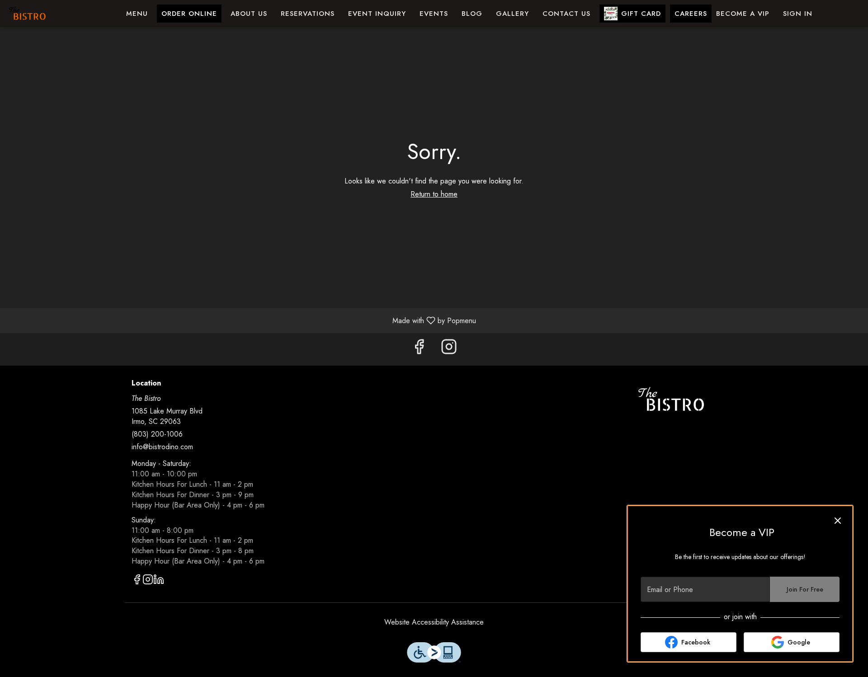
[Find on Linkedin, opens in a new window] (158, 581)
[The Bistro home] (48, 13)
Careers (691, 14)
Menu (137, 14)
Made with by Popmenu (241, 320)
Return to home (434, 194)
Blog (472, 14)
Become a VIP (742, 14)
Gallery (512, 14)
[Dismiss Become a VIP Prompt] (838, 520)
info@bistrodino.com (162, 447)
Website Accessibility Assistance (434, 622)
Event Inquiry (377, 14)
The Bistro (671, 399)
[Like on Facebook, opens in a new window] (419, 349)
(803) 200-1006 (157, 434)
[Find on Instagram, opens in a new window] (449, 349)
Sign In (797, 14)
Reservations (308, 14)
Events (434, 14)
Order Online (189, 14)
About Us (249, 14)
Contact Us (566, 14)
